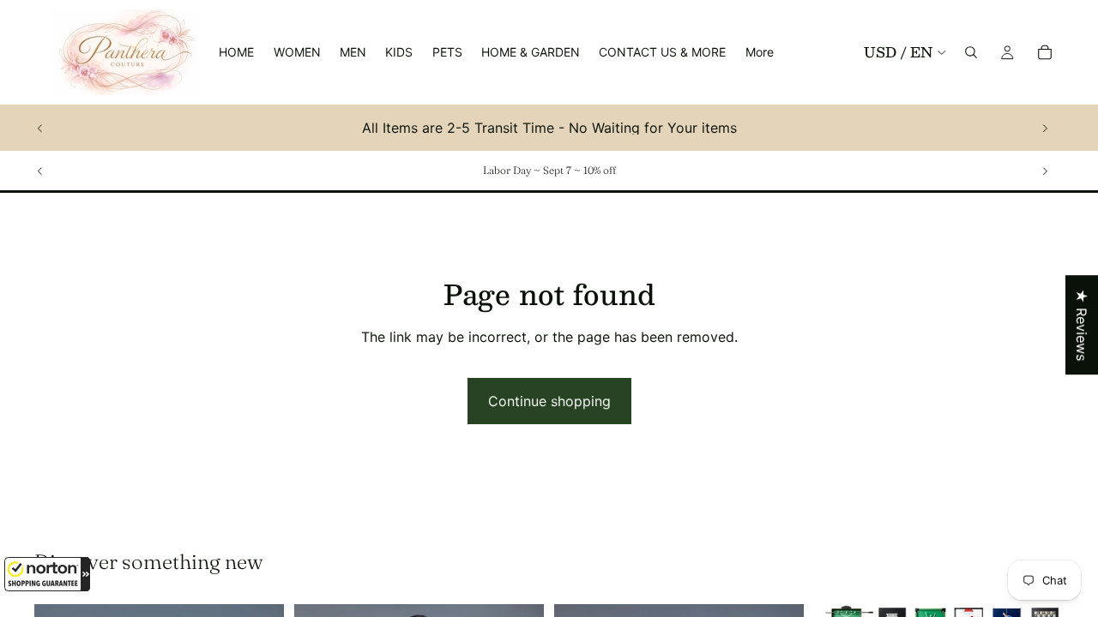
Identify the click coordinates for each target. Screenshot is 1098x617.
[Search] (971, 52)
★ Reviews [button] (1081, 325)
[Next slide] (1045, 128)
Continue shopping (549, 401)
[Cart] (1045, 52)
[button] (47, 574)
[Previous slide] (40, 128)
